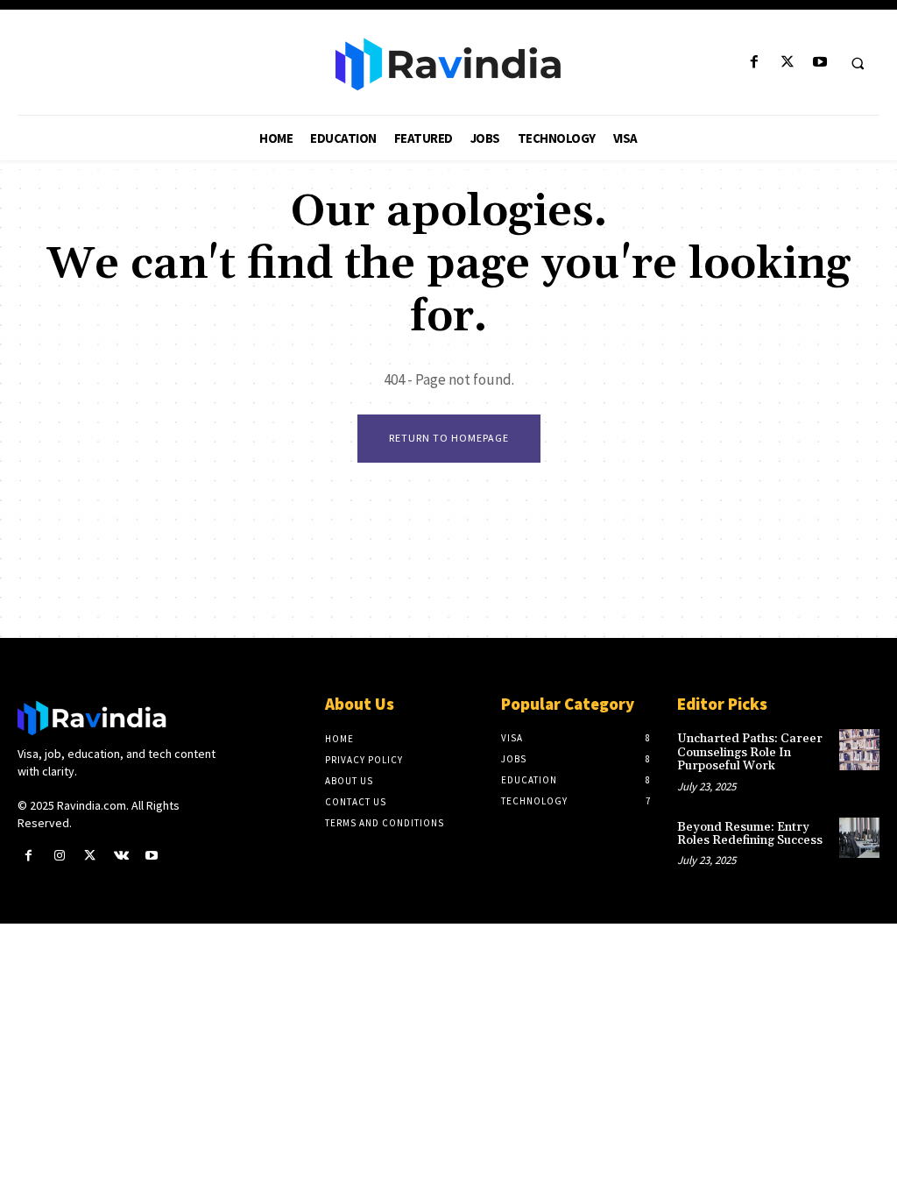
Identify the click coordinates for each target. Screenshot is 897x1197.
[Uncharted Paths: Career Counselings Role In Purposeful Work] (859, 749)
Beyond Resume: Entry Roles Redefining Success (750, 833)
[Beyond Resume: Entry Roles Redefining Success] (859, 838)
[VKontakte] (121, 856)
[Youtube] (819, 62)
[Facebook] (754, 62)
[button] (857, 63)
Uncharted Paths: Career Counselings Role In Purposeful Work (750, 752)
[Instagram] (59, 856)
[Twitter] (787, 62)
